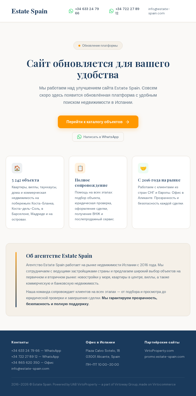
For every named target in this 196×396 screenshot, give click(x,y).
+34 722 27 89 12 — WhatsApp (35, 356)
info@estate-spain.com (159, 11)
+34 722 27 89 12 (127, 11)
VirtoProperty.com (159, 350)
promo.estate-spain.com (165, 356)
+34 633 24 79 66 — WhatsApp (36, 350)
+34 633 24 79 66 (87, 11)
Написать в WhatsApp (101, 137)
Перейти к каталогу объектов (94, 121)
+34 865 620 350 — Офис (32, 362)
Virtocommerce (164, 384)
